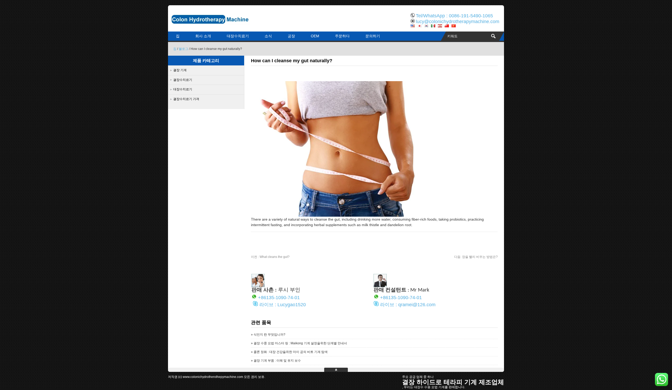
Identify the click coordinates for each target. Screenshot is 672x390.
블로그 (183, 49)
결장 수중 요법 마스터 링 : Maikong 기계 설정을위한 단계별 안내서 (300, 343)
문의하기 (372, 36)
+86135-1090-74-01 (279, 297)
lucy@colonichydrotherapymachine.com (457, 21)
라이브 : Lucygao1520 (282, 304)
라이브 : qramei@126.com (407, 304)
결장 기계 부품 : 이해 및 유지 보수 (277, 360)
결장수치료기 (182, 80)
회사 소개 (203, 36)
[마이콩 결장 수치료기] (223, 27)
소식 (268, 36)
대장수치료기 (238, 36)
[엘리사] (258, 286)
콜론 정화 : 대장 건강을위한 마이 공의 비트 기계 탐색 (291, 352)
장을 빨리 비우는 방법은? (476, 257)
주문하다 (342, 36)
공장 (291, 36)
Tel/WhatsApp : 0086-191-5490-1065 (454, 15)
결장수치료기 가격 (186, 99)
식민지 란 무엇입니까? (269, 334)
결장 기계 (180, 70)
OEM (315, 36)
